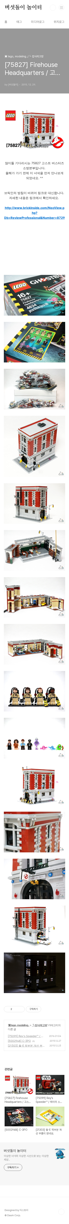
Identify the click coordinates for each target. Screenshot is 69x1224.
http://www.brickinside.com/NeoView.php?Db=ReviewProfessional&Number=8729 (34, 213)
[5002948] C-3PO (19, 1040)
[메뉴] (61, 7)
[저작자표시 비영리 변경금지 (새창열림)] (46, 1009)
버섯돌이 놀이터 (23, 7)
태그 (19, 22)
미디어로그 (37, 22)
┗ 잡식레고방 (39, 1025)
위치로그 (59, 22)
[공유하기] (15, 1009)
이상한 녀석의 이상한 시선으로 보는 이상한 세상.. (26, 1157)
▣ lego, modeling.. (18, 1025)
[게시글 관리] (20, 1009)
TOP (61, 1212)
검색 (53, 8)
